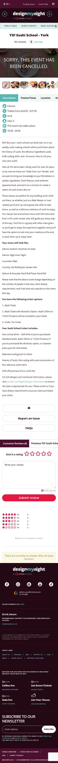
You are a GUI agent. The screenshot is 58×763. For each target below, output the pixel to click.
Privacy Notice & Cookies (29, 752)
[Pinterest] (29, 584)
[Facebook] (7, 584)
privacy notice (21, 738)
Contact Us (38, 655)
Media (4, 658)
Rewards (17, 655)
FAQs (29, 428)
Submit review (29, 498)
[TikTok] (51, 584)
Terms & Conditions (9, 752)
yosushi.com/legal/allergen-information (25, 381)
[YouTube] (40, 584)
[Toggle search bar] (49, 14)
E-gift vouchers (8, 704)
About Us (6, 655)
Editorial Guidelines (35, 658)
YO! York (38, 42)
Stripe (21, 604)
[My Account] (54, 4)
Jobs (27, 655)
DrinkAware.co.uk (9, 624)
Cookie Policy (17, 658)
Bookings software (10, 690)
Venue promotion (38, 704)
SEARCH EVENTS (28, 25)
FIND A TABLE (10, 25)
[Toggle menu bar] (4, 14)
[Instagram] (18, 584)
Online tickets (37, 690)
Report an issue (29, 418)
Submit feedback (16, 755)
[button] (29, 514)
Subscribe (48, 729)
